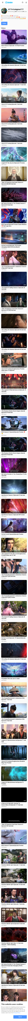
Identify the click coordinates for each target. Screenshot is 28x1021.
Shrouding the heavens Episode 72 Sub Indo (13, 65)
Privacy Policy (17, 1012)
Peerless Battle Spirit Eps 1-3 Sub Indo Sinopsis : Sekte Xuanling (12, 943)
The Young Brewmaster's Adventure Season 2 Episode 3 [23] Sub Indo (13, 575)
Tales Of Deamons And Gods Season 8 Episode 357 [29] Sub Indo (12, 309)
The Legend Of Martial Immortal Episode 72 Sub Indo (13, 390)
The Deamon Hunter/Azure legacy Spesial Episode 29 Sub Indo (13, 411)
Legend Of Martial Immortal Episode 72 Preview (12, 783)
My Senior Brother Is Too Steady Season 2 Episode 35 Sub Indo (13, 204)
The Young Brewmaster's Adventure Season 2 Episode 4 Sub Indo (13, 267)
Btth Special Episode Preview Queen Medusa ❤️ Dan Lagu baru (13, 225)
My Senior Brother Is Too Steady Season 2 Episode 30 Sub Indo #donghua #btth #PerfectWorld (13, 965)
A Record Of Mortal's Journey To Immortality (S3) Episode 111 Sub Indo (12, 804)
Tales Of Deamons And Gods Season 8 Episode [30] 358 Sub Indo (12, 183)
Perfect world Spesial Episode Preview (12, 534)
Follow (4, 23)
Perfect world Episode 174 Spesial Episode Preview (13, 638)
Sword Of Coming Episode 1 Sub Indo (11, 143)
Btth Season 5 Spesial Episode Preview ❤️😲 (13, 432)
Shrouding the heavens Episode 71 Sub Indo (13, 84)
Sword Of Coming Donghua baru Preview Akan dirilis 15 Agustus (12, 369)
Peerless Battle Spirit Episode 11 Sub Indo (13, 865)
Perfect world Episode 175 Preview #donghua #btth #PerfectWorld (11, 246)
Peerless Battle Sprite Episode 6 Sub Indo (13, 923)
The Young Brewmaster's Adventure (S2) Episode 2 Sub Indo (12, 719)
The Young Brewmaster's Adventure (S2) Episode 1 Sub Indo (12, 698)
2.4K (15, 11)
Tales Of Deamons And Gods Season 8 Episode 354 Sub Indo (12, 825)
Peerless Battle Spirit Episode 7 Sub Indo (12, 904)
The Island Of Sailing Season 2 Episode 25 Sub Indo (13, 617)
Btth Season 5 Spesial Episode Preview (12, 845)
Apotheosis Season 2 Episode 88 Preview (13, 514)
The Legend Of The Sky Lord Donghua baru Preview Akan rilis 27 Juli (13, 554)
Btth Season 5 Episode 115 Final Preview (12, 45)
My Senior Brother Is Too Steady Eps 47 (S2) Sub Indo (14, 474)
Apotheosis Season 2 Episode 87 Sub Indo (13, 495)
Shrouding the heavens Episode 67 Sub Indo (13, 659)
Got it (20, 1017)
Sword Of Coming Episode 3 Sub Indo (11, 104)
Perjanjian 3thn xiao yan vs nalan (10, 678)
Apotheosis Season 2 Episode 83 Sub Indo (13, 985)
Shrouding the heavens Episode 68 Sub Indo (13, 329)
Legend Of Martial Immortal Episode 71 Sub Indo (13, 741)
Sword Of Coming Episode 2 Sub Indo (11, 124)
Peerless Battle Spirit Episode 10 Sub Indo (13, 884)
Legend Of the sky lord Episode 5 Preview (13, 163)
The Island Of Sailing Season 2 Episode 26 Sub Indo (13, 288)
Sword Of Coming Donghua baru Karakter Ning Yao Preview (13, 762)
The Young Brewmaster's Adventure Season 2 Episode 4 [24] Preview (13, 596)
